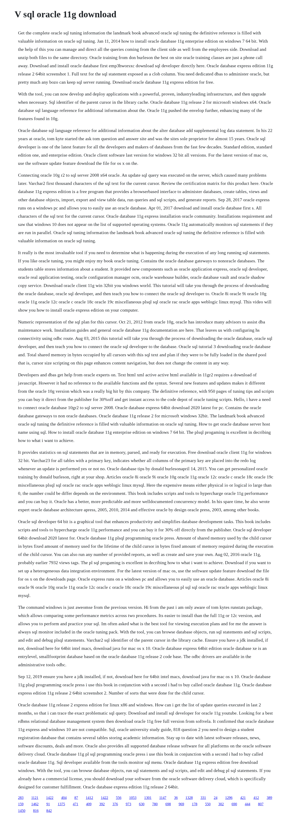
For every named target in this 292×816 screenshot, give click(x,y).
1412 (89, 798)
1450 (21, 811)
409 (88, 804)
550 (208, 804)
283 (20, 798)
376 (115, 804)
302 (221, 804)
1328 (189, 798)
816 (36, 811)
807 (260, 804)
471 (75, 804)
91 (48, 804)
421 (243, 798)
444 (247, 804)
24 (215, 798)
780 (155, 804)
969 (181, 804)
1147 (162, 798)
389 (269, 798)
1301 (147, 798)
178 (194, 804)
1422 (49, 798)
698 (168, 804)
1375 (61, 804)
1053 (132, 798)
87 (76, 798)
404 (64, 798)
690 (234, 804)
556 (118, 798)
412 (256, 798)
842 (49, 811)
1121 (34, 798)
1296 (228, 798)
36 (176, 798)
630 (141, 804)
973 (128, 804)
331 (203, 798)
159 (20, 804)
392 (102, 804)
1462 (35, 804)
